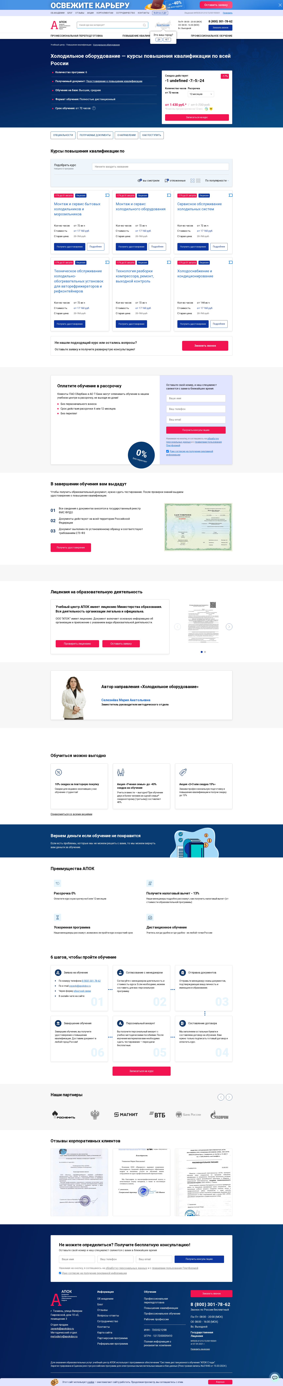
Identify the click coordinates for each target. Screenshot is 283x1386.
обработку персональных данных (126, 1268)
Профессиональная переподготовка (77, 35)
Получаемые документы (95, 135)
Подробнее (96, 246)
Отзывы (79, 13)
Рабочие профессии (156, 1319)
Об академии (58, 13)
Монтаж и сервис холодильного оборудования (141, 206)
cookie (90, 1382)
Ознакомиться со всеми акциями (71, 814)
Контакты (143, 13)
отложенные (178, 180)
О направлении (126, 135)
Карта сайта (104, 1332)
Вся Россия (163, 25)
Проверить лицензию (77, 643)
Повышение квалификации (142, 35)
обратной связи (82, 991)
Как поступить (151, 135)
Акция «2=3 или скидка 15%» (197, 784)
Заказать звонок (220, 28)
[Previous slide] (177, 626)
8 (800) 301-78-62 (220, 21)
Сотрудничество (125, 13)
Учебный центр (58, 45)
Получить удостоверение (70, 246)
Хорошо (220, 1382)
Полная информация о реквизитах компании (157, 1343)
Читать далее (62, 1210)
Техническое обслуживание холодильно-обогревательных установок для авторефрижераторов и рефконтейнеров (78, 281)
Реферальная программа (112, 1343)
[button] (202, 652)
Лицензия (80, 195)
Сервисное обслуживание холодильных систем (199, 206)
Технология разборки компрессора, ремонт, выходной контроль (135, 276)
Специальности (63, 135)
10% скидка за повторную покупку (77, 784)
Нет (167, 39)
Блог (69, 13)
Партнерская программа (112, 1338)
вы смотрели (151, 180)
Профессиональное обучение (211, 35)
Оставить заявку (121, 643)
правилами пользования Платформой (175, 1268)
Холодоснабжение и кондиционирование (195, 273)
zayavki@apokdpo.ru (80, 986)
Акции (90, 13)
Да (159, 39)
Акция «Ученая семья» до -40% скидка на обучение (137, 786)
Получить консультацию (195, 430)
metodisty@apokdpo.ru (64, 1336)
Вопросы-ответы (108, 1315)
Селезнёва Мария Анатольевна (125, 700)
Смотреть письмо (79, 1168)
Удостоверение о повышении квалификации (114, 81)
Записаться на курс (197, 117)
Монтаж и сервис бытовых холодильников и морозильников (77, 209)
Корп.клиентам (105, 13)
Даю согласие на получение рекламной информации (94, 1273)
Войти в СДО (160, 13)
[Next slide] (229, 626)
